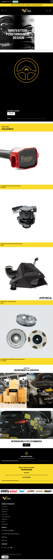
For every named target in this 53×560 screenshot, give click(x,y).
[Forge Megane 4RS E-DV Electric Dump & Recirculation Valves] (26, 215)
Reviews (3, 521)
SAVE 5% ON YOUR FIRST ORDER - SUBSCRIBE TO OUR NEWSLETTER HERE (26, 5)
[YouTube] (11, 547)
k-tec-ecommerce (7, 554)
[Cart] (49, 10)
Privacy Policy (4, 514)
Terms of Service (5, 509)
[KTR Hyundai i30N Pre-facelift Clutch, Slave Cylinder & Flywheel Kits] (26, 331)
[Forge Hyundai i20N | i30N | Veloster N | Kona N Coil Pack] (26, 158)
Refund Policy (4, 511)
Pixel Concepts (18, 554)
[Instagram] (5, 547)
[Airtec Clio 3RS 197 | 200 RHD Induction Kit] (26, 273)
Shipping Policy (5, 524)
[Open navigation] (3, 10)
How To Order (4, 506)
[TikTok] (8, 547)
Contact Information (6, 516)
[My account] (46, 10)
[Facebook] (2, 547)
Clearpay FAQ (4, 519)
